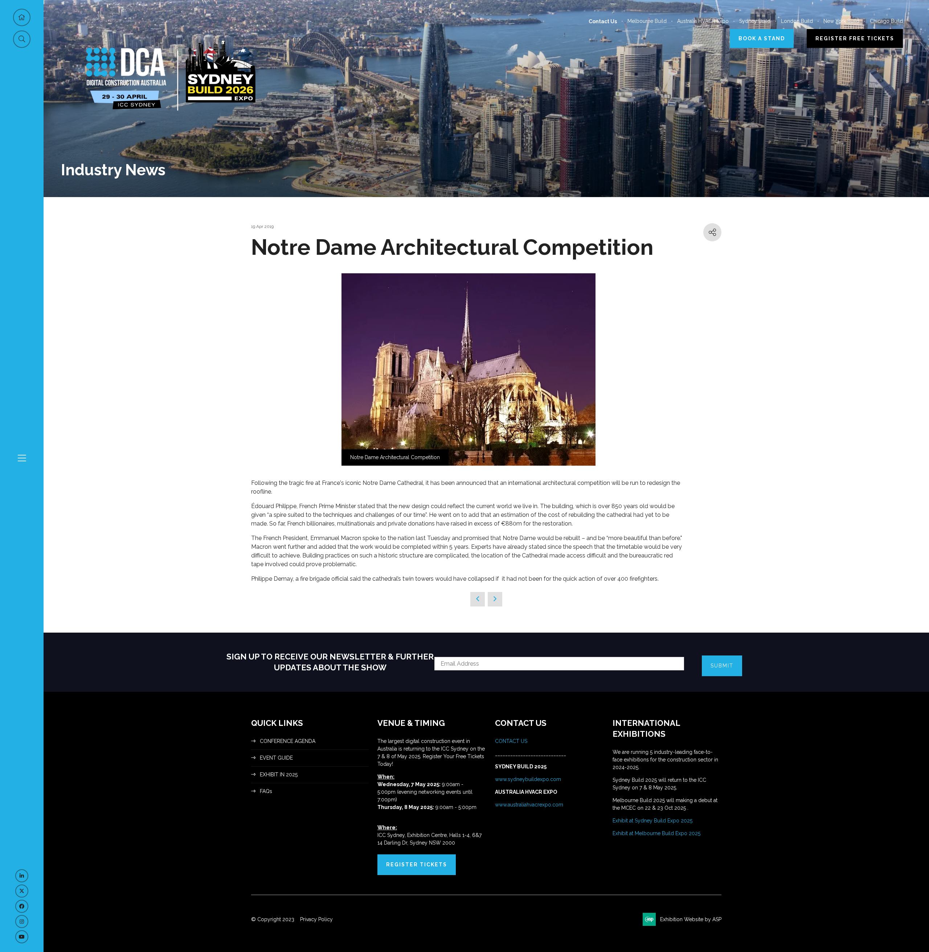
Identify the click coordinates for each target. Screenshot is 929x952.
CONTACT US (512, 741)
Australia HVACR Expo (703, 21)
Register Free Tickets (854, 38)
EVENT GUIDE (276, 758)
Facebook (21, 906)
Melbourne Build (647, 21)
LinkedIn (21, 875)
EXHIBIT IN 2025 (279, 774)
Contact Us (603, 21)
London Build (797, 21)
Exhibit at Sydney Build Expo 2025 (652, 821)
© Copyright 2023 (272, 919)
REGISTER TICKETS (416, 864)
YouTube (21, 936)
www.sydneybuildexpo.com (528, 779)
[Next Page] (495, 599)
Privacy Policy (316, 919)
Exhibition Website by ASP (690, 919)
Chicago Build (886, 21)
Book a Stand (761, 38)
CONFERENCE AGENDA (287, 741)
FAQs (266, 791)
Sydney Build (754, 21)
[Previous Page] (477, 599)
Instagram (21, 921)
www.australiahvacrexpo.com (529, 805)
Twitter (21, 891)
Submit (722, 666)
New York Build (841, 21)
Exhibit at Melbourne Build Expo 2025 (656, 833)
